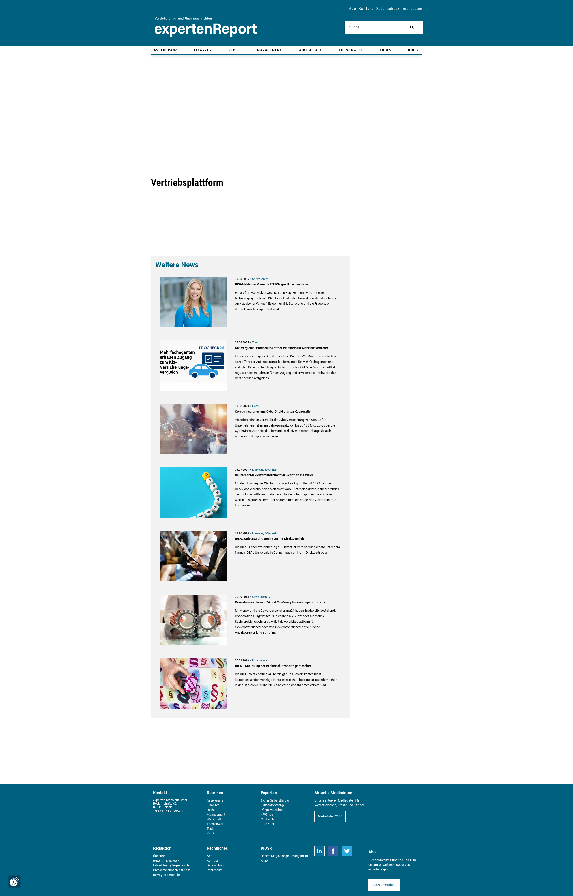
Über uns (159, 856)
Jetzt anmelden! (384, 885)
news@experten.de (166, 875)
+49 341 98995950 (171, 811)
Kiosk (264, 860)
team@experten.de (176, 865)
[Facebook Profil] (333, 851)
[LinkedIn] (319, 851)
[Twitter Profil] (347, 851)
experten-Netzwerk (166, 860)
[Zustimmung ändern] (14, 881)
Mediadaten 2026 (330, 816)
